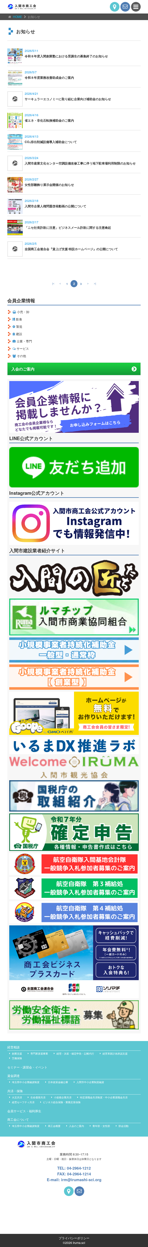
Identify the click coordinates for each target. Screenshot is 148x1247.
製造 (19, 326)
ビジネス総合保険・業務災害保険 (62, 1102)
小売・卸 (23, 312)
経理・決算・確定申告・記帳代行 (75, 1053)
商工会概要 (54, 1126)
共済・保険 (15, 1091)
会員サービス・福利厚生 (24, 1111)
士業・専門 (24, 341)
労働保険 (17, 1058)
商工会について (18, 1119)
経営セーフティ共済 (23, 1102)
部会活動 (124, 1126)
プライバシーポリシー (74, 1238)
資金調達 (13, 1075)
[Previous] (60, 283)
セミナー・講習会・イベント (27, 1067)
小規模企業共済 (62, 1097)
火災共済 (17, 1097)
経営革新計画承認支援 (115, 1053)
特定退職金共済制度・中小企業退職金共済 (104, 1097)
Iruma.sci (79, 1242)
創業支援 (17, 1053)
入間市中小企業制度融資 (90, 1082)
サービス (23, 348)
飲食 (19, 319)
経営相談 (13, 1047)
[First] (53, 283)
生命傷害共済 (37, 1097)
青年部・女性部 (101, 1126)
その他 (21, 356)
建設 (19, 334)
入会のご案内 (22, 369)
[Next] (87, 283)
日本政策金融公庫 (58, 1082)
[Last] (94, 283)
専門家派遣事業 (39, 1053)
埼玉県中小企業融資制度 (26, 1082)
